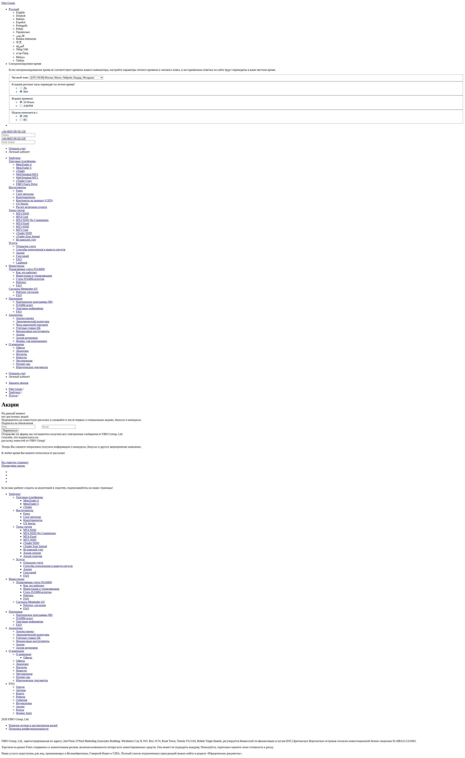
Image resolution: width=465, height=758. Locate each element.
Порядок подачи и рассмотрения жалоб (33, 725)
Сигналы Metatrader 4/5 (23, 288)
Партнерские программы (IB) (34, 301)
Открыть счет (17, 148)
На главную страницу (15, 462)
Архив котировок (27, 337)
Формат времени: (22, 98)
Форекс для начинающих (31, 341)
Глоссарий (22, 256)
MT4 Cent (22, 216)
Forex (19, 190)
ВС (25, 119)
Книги (20, 693)
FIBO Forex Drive (26, 184)
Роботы (20, 696)
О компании (16, 344)
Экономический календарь (32, 321)
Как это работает (26, 272)
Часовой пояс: (20, 77)
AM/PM (28, 105)
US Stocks (22, 203)
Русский (14, 9)
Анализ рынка (25, 318)
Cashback (21, 262)
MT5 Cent (22, 229)
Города (20, 686)
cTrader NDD (24, 233)
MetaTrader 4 (23, 164)
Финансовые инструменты (32, 331)
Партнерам (15, 298)
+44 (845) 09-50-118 (13, 131)
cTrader (20, 171)
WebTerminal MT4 (27, 174)
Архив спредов (32, 556)
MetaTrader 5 (23, 167)
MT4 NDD (22, 213)
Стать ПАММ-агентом (30, 278)
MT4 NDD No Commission (32, 220)
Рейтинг (21, 282)
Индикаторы (24, 703)
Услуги (13, 242)
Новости (21, 357)
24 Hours (28, 102)
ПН (25, 116)
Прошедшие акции (13, 465)
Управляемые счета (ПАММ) (27, 269)
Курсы (20, 709)
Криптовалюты (25, 197)
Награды (21, 354)
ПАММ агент (24, 305)
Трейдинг (15, 157)
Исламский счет (26, 239)
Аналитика (16, 314)
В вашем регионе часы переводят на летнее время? (43, 84)
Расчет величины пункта (31, 207)
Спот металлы (25, 193)
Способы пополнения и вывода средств (40, 249)
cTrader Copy (24, 180)
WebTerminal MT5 (27, 177)
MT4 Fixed (22, 223)
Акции (20, 252)
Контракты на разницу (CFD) (34, 200)
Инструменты (17, 187)
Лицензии (22, 350)
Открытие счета (26, 246)
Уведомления (24, 360)
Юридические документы (32, 367)
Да (25, 88)
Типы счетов (17, 210)
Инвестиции (16, 265)
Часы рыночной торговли (32, 324)
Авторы (21, 690)
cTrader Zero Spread (28, 236)
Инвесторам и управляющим (34, 275)
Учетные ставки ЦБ (28, 328)
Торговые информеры (29, 308)
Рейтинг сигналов (27, 292)
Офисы (20, 347)
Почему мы (23, 363)
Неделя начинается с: (25, 112)
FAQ (19, 259)
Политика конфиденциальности (28, 728)
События (21, 700)
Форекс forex (24, 713)
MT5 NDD (22, 226)
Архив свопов (32, 552)
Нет (25, 91)
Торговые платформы (22, 161)
